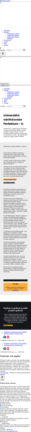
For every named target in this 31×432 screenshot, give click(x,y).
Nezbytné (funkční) (7, 405)
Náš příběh (7, 30)
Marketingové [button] (4, 421)
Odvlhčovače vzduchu (13, 33)
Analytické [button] (3, 415)
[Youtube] (8, 337)
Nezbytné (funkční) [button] (5, 404)
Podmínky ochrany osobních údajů (13, 333)
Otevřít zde (15, 290)
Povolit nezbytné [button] (21, 372)
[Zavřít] (3, 53)
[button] (9, 32)
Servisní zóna (7, 40)
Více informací (4, 372)
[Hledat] (0, 48)
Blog (5, 43)
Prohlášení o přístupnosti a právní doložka (15, 332)
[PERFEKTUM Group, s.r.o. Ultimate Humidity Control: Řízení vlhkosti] (15, 15)
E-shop (6, 42)
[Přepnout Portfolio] (30, 90)
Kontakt (6, 45)
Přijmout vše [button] (13, 372)
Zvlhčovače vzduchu (13, 35)
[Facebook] (4, 337)
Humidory (10, 38)
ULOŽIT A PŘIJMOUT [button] (6, 429)
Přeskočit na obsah (5, 0)
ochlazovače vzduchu (13, 37)
